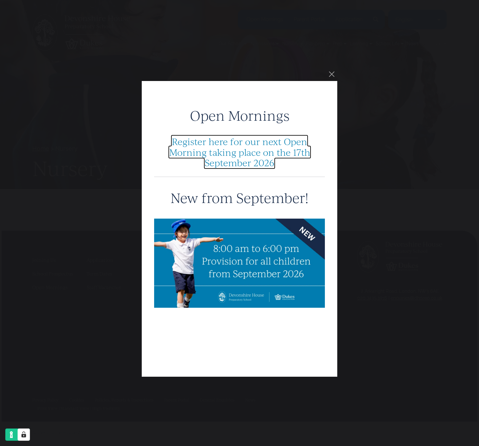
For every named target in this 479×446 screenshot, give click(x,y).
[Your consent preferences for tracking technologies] (24, 434)
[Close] (331, 74)
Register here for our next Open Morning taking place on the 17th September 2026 (239, 152)
